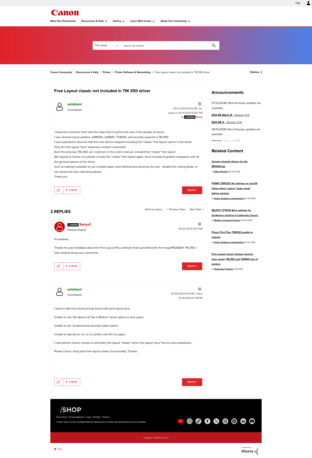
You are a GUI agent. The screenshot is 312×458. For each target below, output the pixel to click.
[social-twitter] (216, 421)
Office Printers (221, 171)
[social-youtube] (180, 421)
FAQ (298, 3)
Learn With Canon (140, 21)
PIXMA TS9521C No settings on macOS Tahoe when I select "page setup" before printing (234, 188)
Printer (107, 72)
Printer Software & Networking (132, 72)
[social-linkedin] (243, 421)
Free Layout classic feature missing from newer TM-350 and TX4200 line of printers (235, 259)
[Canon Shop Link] (68, 409)
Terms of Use (61, 417)
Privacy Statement (76, 417)
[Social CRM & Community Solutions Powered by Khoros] (250, 450)
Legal (88, 417)
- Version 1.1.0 (231, 115)
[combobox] (169, 45)
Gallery (117, 21)
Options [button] (254, 72)
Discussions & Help (92, 21)
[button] (58, 190)
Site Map (96, 417)
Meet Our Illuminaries (63, 21)
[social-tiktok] (198, 421)
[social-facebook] (207, 421)
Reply (192, 190)
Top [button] (59, 449)
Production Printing (223, 269)
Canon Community (65, 13)
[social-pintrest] (234, 421)
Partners (106, 417)
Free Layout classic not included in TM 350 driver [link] (182, 72)
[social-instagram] (189, 421)
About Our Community (174, 21)
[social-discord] (252, 421)
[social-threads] (225, 421)
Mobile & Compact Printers (227, 220)
